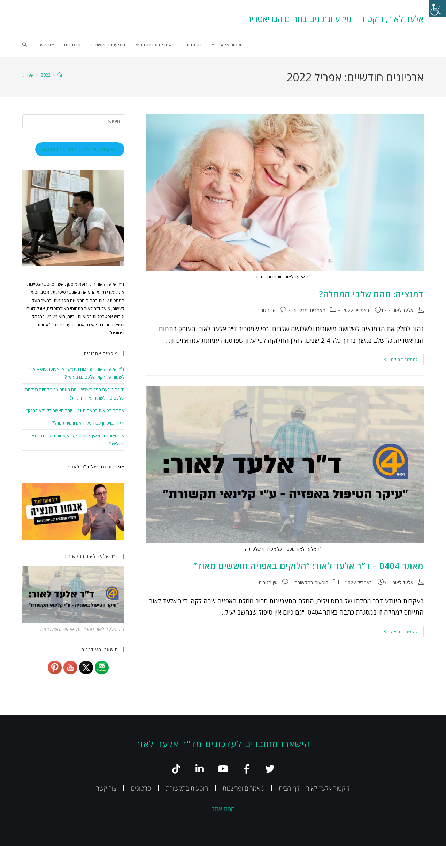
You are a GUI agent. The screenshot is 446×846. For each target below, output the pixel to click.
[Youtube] (223, 768)
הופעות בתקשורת (311, 582)
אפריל (28, 75)
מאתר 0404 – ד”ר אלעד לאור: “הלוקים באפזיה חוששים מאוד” (308, 565)
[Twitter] (270, 768)
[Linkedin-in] (200, 768)
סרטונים (141, 788)
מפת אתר (223, 809)
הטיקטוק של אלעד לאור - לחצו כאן (79, 149)
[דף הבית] (59, 75)
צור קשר (106, 788)
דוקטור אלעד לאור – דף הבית (314, 788)
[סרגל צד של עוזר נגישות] (437, 8)
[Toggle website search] (24, 44)
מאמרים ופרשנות (308, 310)
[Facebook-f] (246, 768)
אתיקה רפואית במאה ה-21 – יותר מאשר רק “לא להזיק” (75, 410)
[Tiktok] (176, 768)
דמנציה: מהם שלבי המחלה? (371, 294)
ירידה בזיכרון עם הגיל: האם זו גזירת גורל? (88, 423)
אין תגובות (266, 310)
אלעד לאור (403, 310)
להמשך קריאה (398, 358)
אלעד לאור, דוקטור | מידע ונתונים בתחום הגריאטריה (335, 18)
